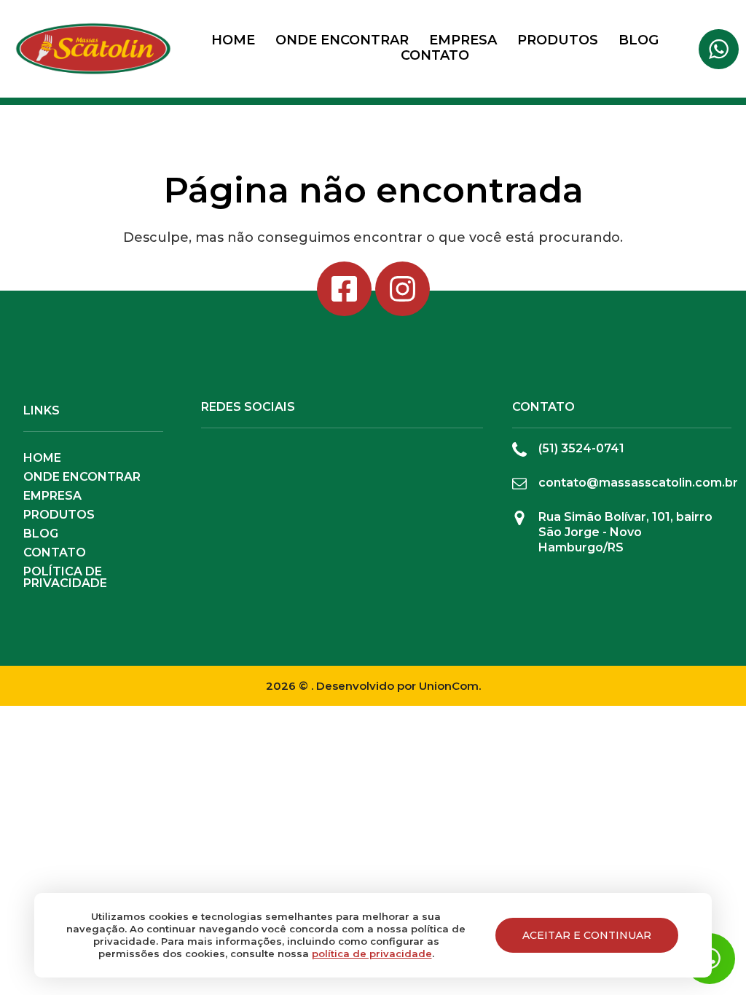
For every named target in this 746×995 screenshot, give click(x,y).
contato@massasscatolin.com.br (638, 482)
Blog (639, 40)
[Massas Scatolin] (93, 49)
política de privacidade (372, 953)
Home (233, 40)
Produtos (557, 40)
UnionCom (449, 686)
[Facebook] (344, 288)
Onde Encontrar (342, 40)
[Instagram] (402, 288)
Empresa (463, 40)
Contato (435, 55)
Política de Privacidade (65, 577)
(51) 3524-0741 (581, 448)
